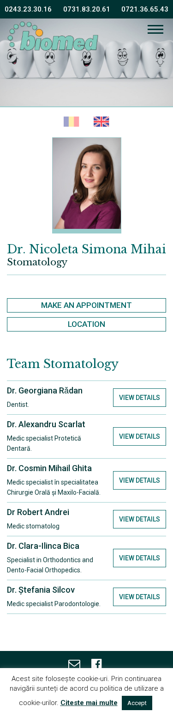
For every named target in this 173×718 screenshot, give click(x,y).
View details (139, 397)
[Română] (72, 122)
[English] (102, 122)
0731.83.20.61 (86, 9)
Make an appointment (86, 305)
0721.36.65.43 (144, 9)
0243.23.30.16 (28, 9)
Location (86, 324)
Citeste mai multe (89, 703)
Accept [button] (137, 703)
